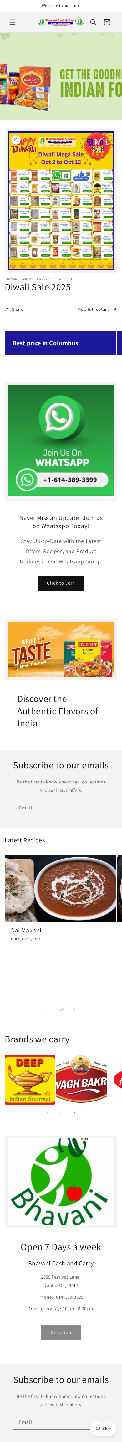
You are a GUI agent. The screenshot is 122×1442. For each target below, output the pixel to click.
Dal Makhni (26, 930)
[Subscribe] (102, 808)
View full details (94, 309)
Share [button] (17, 309)
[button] (12, 22)
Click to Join (61, 583)
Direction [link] (61, 1332)
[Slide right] (75, 365)
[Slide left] (47, 365)
